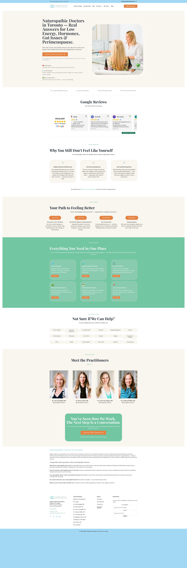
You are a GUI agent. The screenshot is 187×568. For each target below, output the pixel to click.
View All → (90, 364)
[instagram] (56, 516)
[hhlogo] (58, 5)
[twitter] (53, 516)
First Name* (125, 504)
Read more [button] (76, 128)
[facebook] (50, 516)
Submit (125, 516)
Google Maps (53, 509)
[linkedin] (59, 516)
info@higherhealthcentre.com (57, 513)
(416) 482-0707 (54, 511)
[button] (136, 122)
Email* (125, 510)
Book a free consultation (88, 189)
